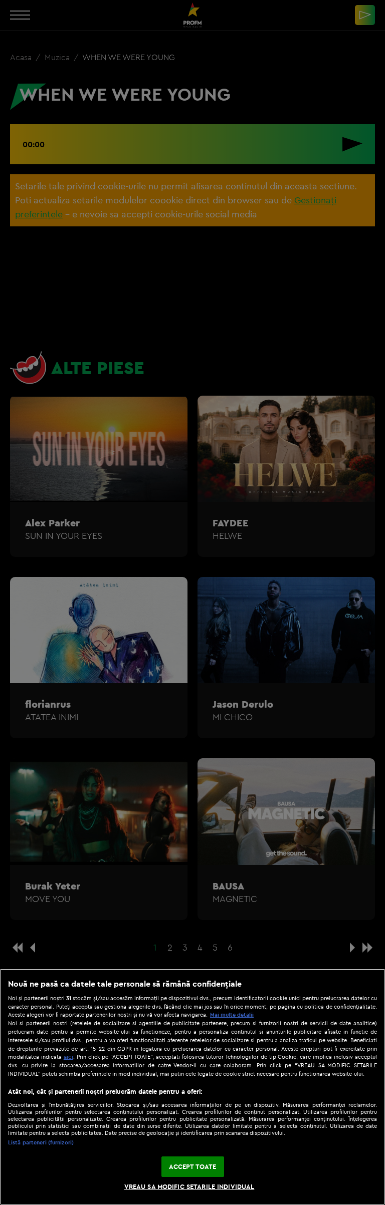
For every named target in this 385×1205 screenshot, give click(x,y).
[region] (192, 1087)
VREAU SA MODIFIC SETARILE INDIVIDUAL (189, 1186)
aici (68, 1056)
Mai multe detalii (232, 1014)
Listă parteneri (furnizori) (41, 1142)
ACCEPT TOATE (193, 1166)
